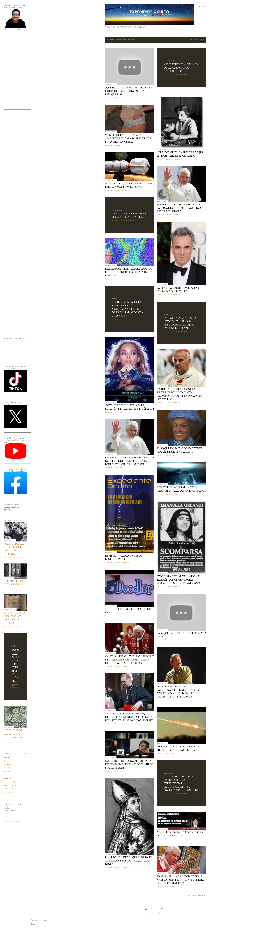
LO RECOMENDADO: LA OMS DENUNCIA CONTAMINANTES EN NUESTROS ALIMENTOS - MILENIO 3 (127, 308)
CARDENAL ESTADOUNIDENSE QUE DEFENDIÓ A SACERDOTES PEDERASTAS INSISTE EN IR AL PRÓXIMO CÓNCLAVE (129, 717)
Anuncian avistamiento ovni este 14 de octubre (15, 665)
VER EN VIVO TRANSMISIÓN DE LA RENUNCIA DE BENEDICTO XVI (181, 68)
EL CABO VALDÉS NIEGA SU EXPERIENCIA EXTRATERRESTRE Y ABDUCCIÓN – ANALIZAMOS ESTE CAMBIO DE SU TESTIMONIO (178, 691)
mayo (7, 764)
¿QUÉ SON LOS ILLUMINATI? (13, 732)
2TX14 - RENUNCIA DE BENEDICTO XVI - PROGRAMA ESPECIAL (181, 833)
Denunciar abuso (11, 821)
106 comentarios (15, 686)
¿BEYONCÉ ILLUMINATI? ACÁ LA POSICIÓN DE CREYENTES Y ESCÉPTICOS (129, 407)
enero (7, 778)
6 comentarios (169, 886)
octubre (8, 789)
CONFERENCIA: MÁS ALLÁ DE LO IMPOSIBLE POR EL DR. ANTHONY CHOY (181, 489)
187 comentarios (18, 557)
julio (6, 757)
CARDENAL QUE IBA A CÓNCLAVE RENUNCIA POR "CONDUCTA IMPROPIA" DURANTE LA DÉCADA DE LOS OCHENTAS (179, 394)
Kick (114, 27)
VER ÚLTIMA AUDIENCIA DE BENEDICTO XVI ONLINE (129, 215)
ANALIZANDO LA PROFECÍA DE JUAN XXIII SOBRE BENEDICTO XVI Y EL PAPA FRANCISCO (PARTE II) (180, 880)
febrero (8, 775)
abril (6, 768)
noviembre (9, 785)
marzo (8, 771)
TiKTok (108, 27)
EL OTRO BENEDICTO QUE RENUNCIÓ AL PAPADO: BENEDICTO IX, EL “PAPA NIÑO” (128, 860)
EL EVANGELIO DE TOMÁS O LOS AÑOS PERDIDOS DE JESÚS (15, 618)
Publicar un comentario (121, 98)
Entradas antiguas (197, 895)
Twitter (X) (122, 27)
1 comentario (118, 145)
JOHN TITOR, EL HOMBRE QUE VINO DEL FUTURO (14, 548)
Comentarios (13, 811)
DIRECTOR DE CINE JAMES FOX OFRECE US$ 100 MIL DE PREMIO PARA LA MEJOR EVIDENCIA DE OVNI (181, 323)
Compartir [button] (108, 98)
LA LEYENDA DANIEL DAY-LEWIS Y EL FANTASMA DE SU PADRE (179, 289)
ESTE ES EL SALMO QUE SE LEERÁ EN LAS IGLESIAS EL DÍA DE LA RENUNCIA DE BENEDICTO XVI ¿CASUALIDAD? (129, 461)
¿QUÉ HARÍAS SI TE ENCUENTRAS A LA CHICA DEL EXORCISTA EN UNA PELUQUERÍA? (128, 91)
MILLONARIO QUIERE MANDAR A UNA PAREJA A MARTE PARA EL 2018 (129, 185)
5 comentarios (118, 279)
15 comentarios (169, 455)
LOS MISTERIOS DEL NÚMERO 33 (14, 582)
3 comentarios (118, 412)
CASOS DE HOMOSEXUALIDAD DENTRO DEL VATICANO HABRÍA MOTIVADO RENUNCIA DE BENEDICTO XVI (129, 659)
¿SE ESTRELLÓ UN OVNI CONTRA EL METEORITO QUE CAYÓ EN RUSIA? (179, 748)
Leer (33, 924)
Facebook (141, 27)
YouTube (132, 27)
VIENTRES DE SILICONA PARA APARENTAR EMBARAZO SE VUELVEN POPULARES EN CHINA (128, 138)
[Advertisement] (15, 72)
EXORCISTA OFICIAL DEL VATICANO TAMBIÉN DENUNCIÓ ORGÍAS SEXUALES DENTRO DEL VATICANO (179, 580)
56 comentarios (17, 626)
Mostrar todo (197, 40)
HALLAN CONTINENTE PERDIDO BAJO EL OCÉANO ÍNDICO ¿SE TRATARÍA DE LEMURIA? (128, 272)
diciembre (9, 782)
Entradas (11, 809)
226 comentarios (18, 588)
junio (7, 761)
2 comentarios (118, 467)
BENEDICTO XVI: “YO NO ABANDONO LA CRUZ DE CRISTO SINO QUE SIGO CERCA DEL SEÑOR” (179, 208)
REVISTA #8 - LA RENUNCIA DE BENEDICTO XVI (123, 557)
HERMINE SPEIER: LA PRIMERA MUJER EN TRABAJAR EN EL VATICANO (180, 154)
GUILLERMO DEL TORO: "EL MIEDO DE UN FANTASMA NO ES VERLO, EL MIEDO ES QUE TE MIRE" (129, 764)
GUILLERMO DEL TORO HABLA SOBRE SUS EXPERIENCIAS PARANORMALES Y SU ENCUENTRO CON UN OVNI (181, 783)
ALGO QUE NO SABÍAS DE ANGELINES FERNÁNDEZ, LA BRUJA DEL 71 (179, 450)
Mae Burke (161, 913)
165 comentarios (18, 737)
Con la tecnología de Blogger (157, 909)
